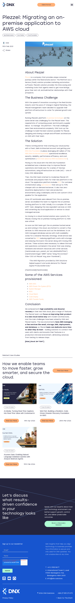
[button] (72, 4)
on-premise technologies (55, 118)
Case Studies (20, 35)
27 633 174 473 (67, 593)
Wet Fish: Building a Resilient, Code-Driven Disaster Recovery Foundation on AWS (54, 413)
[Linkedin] (4, 578)
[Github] (14, 578)
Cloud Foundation (32, 35)
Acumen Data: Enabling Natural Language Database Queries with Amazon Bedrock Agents (17, 457)
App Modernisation (9, 35)
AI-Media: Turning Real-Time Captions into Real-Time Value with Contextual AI (19, 412)
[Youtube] (9, 578)
